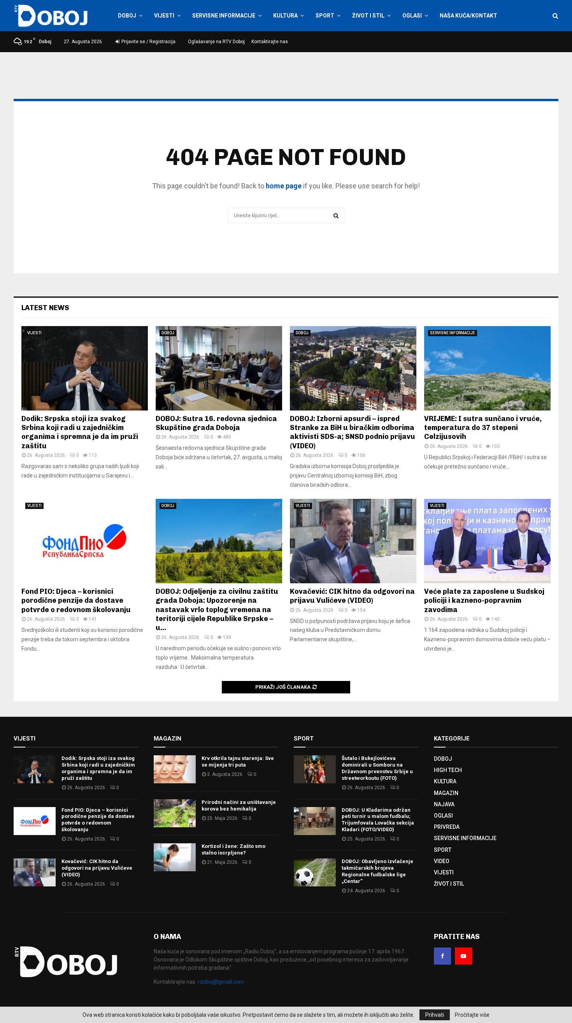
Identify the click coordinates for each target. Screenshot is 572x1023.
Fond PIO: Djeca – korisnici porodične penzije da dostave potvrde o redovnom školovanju (76, 600)
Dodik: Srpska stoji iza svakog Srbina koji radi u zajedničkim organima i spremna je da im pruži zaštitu (79, 432)
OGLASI (412, 15)
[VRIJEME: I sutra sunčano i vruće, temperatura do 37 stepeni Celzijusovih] (487, 368)
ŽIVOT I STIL (368, 15)
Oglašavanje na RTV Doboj (216, 41)
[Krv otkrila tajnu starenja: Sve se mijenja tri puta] (175, 769)
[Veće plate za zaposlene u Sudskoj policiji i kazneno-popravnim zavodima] (487, 541)
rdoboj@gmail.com (221, 982)
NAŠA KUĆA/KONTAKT (468, 15)
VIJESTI (164, 15)
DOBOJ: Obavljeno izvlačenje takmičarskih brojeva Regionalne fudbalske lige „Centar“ (377, 871)
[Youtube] (463, 956)
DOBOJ (127, 15)
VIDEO (441, 861)
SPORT (325, 15)
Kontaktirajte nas (269, 41)
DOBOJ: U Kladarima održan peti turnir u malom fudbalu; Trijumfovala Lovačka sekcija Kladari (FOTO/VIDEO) (378, 820)
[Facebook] (442, 956)
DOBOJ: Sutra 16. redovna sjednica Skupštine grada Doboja (216, 423)
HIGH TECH (448, 770)
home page (284, 186)
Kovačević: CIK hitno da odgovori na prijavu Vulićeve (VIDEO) (352, 596)
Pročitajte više (472, 1015)
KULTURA (285, 15)
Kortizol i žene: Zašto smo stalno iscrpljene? (233, 849)
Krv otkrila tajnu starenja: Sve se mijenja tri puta (238, 761)
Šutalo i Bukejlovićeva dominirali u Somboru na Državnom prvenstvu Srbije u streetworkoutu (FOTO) (377, 768)
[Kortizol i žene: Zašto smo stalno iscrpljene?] (175, 857)
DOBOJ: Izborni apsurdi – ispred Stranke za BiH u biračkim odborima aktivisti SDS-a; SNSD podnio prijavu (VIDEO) (352, 432)
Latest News (45, 308)
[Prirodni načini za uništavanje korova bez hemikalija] (175, 813)
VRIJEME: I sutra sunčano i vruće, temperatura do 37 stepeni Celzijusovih (483, 427)
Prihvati (434, 1015)
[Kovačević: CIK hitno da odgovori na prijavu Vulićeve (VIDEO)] (353, 541)
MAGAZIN (446, 793)
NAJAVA (444, 804)
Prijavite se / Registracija (147, 41)
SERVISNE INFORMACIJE (223, 15)
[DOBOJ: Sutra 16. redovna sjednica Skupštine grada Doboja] (219, 368)
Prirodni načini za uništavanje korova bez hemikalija (239, 805)
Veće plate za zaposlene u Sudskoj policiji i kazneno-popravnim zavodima (484, 600)
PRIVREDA (447, 827)
